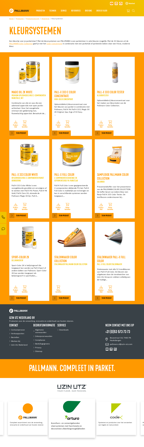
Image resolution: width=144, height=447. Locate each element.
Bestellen (15, 337)
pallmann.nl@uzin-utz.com (121, 344)
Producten (40, 11)
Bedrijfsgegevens (42, 344)
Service (64, 11)
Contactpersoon (18, 330)
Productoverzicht (32, 19)
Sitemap (38, 351)
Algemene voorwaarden (40, 331)
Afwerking (45, 19)
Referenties (76, 11)
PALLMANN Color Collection (21, 44)
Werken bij (15, 341)
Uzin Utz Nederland (19, 345)
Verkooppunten (17, 333)
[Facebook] (121, 3)
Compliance (40, 340)
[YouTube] (111, 3)
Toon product (21, 133)
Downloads (64, 330)
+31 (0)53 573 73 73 (117, 332)
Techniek (52, 11)
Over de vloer (101, 11)
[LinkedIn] (116, 3)
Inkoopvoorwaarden (43, 336)
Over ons (88, 11)
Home (11, 19)
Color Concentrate (54, 44)
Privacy (38, 348)
